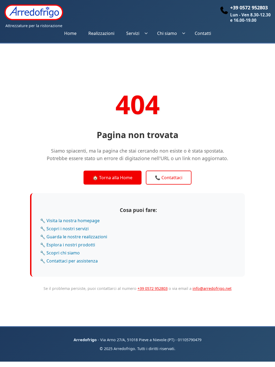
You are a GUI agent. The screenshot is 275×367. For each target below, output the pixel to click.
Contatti (203, 33)
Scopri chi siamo (63, 253)
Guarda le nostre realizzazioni (76, 237)
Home (70, 33)
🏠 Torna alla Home (112, 178)
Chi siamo (167, 33)
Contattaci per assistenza (72, 261)
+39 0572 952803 (153, 288)
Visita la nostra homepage (73, 221)
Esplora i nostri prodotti (70, 245)
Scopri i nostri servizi (67, 229)
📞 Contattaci (168, 178)
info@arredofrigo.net (212, 288)
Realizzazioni (101, 33)
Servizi (132, 33)
